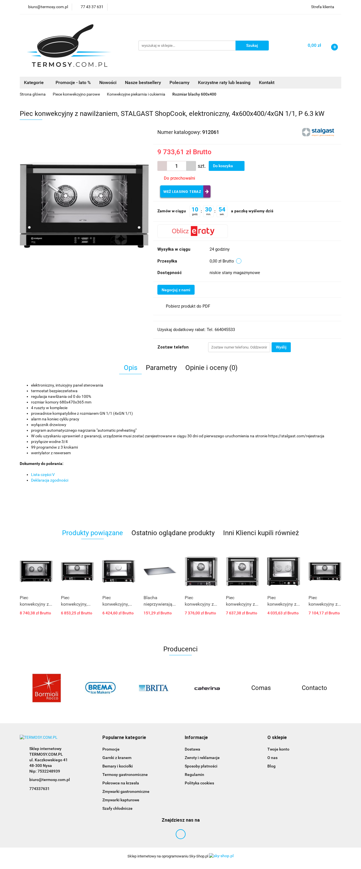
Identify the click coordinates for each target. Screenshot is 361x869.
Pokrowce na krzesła (120, 783)
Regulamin (194, 774)
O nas (272, 757)
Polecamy (180, 82)
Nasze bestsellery (143, 82)
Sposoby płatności (201, 766)
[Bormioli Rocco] (46, 688)
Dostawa (192, 749)
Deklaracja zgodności (49, 480)
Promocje (111, 749)
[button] (124, 737)
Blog (271, 766)
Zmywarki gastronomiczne (125, 791)
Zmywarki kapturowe (120, 800)
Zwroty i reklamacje (202, 757)
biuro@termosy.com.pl (49, 779)
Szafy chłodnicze (117, 808)
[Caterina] (207, 688)
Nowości (107, 82)
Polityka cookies (199, 783)
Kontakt (266, 82)
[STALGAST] (318, 131)
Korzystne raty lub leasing (224, 82)
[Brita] (153, 688)
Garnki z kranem (116, 757)
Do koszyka (223, 166)
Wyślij (281, 347)
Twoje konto (278, 749)
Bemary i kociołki (117, 766)
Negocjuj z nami (176, 290)
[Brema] (100, 688)
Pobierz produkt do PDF (188, 306)
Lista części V (43, 474)
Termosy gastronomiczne (125, 774)
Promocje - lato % (73, 82)
